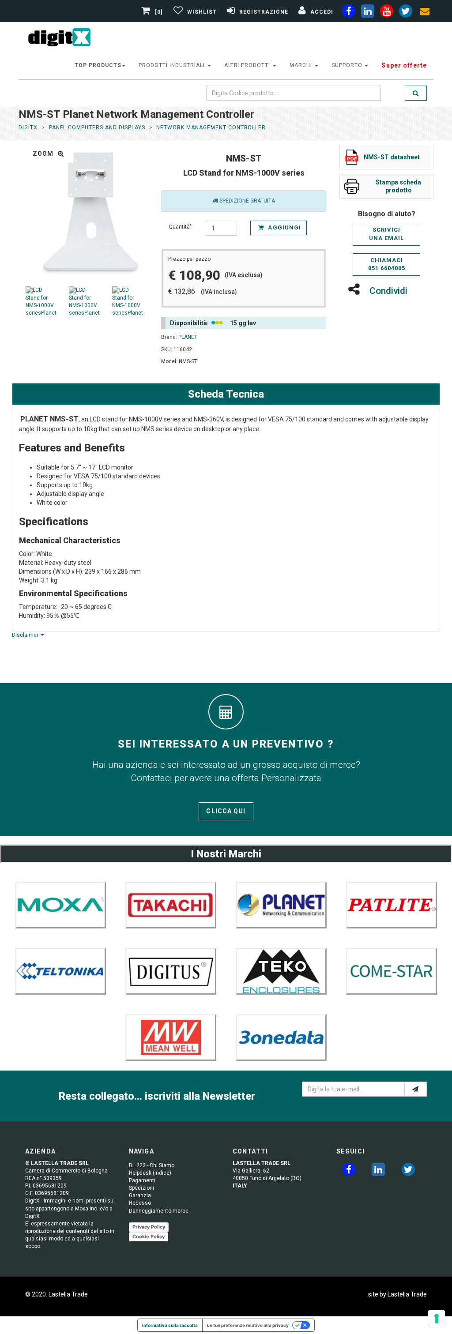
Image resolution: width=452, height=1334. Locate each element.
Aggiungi (283, 227)
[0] (159, 12)
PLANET (187, 337)
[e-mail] (415, 1089)
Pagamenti (142, 1180)
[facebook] (349, 13)
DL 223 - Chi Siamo (151, 1165)
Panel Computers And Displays (97, 127)
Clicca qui (225, 811)
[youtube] (387, 13)
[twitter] (408, 1171)
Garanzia (140, 1195)
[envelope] (424, 13)
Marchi (302, 65)
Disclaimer (26, 635)
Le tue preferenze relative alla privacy (248, 1325)
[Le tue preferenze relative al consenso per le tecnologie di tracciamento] (436, 1318)
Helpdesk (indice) (150, 1173)
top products (98, 65)
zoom (44, 153)
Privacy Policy (148, 1227)
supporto (347, 65)
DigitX (28, 127)
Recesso (140, 1203)
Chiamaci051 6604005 (386, 264)
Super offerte (404, 65)
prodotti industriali (172, 65)
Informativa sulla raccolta (170, 1325)
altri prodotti (248, 65)
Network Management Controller (211, 127)
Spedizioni (141, 1188)
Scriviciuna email (386, 233)
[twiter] (405, 13)
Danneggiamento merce (158, 1211)
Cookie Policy (148, 1236)
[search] (416, 93)
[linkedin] (368, 13)
